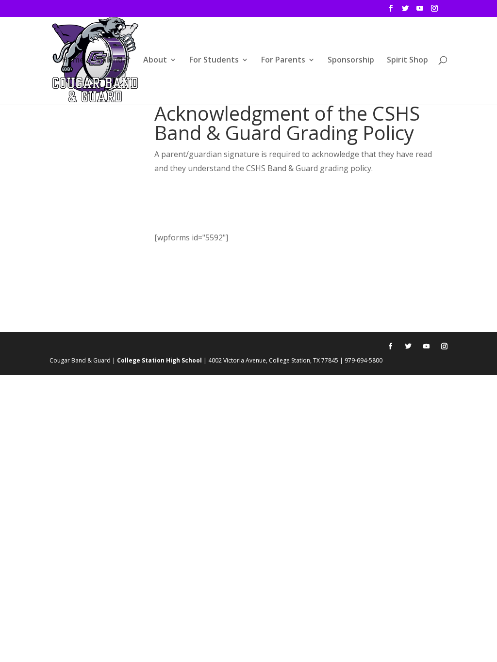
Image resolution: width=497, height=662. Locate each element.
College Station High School (159, 360)
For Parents (283, 60)
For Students (214, 60)
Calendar (114, 60)
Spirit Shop (407, 60)
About (155, 60)
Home (73, 60)
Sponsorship (351, 60)
